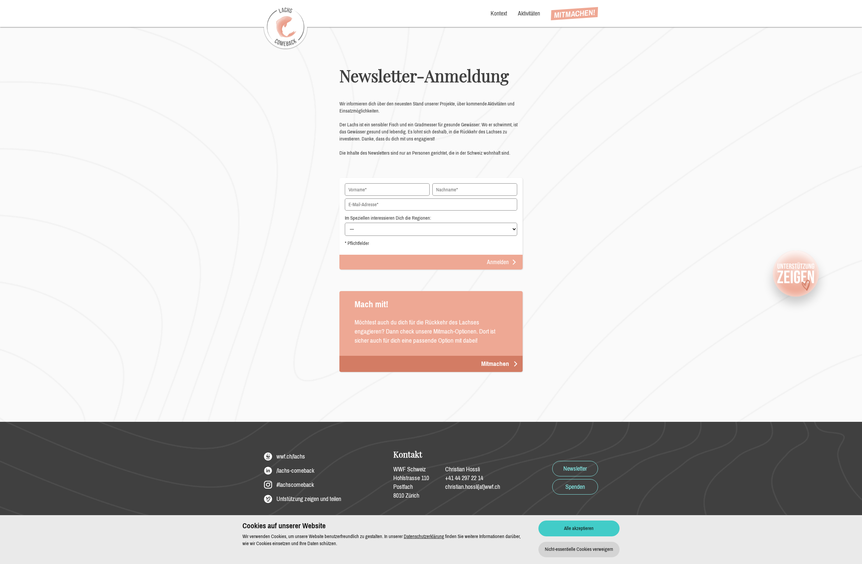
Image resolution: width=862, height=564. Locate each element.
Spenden (575, 487)
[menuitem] (574, 14)
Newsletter (575, 468)
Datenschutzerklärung (424, 536)
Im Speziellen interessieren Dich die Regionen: (388, 218)
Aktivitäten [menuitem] (529, 13)
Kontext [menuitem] (499, 13)
